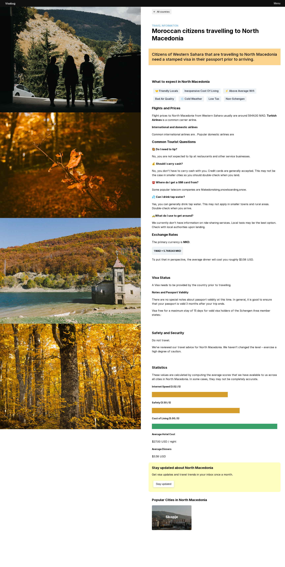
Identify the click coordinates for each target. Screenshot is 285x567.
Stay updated (163, 484)
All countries (163, 11)
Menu (277, 3)
